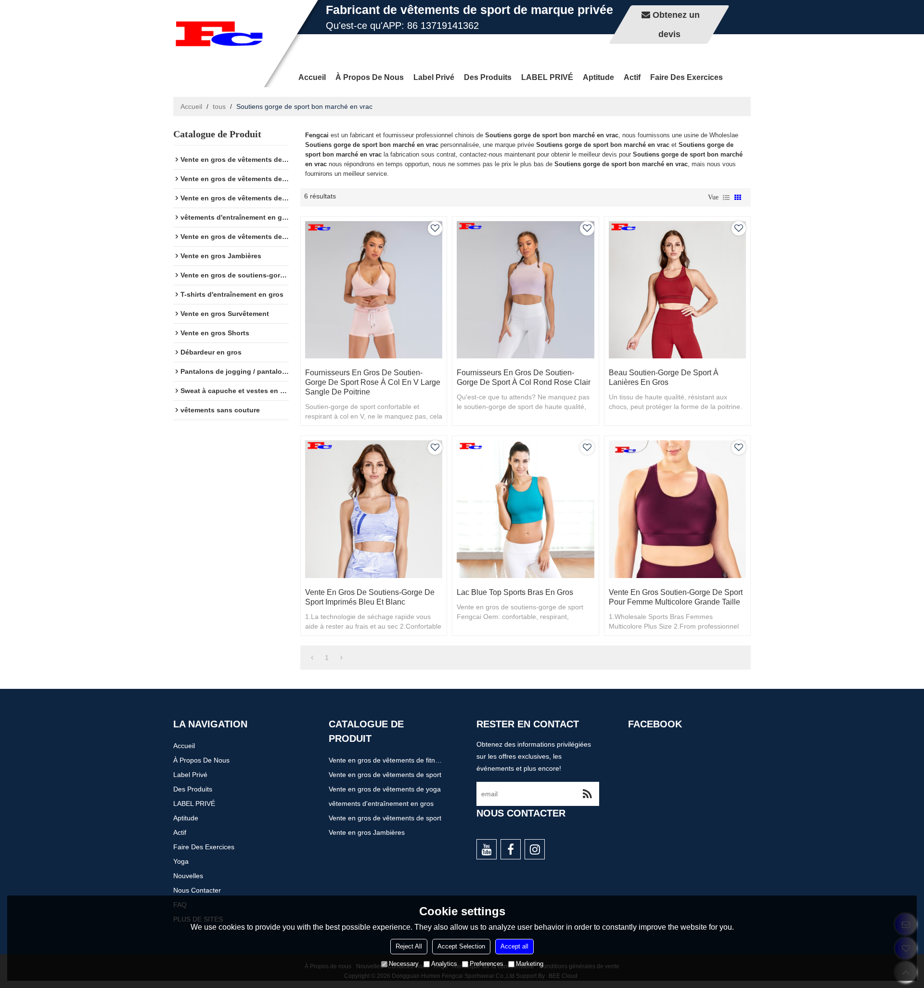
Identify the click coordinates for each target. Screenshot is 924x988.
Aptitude (598, 77)
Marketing (529, 963)
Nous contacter (197, 890)
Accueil (312, 77)
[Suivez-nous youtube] (486, 849)
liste (726, 197)
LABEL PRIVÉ (547, 77)
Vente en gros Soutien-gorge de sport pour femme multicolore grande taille (676, 597)
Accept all (514, 946)
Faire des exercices (686, 77)
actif (632, 77)
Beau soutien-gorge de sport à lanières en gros (664, 377)
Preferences (486, 963)
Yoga (181, 861)
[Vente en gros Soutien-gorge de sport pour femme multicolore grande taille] (677, 509)
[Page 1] (312, 657)
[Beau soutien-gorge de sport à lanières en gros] (677, 289)
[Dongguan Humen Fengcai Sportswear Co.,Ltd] (219, 33)
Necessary (404, 963)
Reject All (409, 946)
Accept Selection (461, 946)
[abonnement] (587, 794)
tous (219, 106)
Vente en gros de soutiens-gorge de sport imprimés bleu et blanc (370, 597)
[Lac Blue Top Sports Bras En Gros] (525, 509)
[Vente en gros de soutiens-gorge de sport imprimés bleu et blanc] (373, 509)
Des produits (488, 77)
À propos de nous (369, 77)
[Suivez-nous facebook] (510, 849)
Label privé (433, 77)
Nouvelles (188, 876)
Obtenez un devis (676, 24)
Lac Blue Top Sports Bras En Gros (515, 592)
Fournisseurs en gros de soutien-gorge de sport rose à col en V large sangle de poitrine (372, 382)
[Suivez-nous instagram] (535, 849)
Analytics (444, 963)
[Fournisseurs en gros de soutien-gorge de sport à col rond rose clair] (525, 289)
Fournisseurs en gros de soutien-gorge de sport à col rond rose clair (523, 377)
